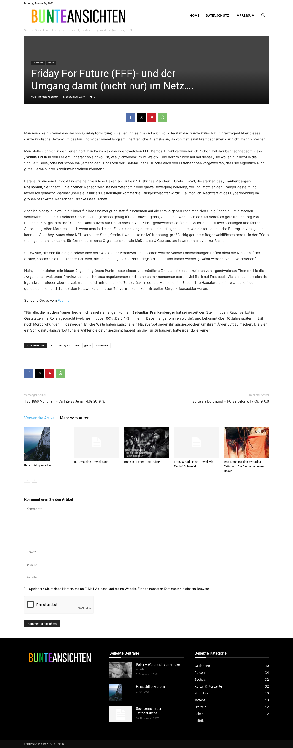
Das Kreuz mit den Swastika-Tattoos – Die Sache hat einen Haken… (244, 466)
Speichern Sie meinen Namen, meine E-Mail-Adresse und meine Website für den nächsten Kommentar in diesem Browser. (119, 589)
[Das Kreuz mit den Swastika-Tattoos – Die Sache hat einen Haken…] (246, 442)
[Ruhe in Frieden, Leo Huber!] (146, 442)
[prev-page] (27, 480)
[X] (141, 117)
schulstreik (102, 345)
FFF (52, 345)
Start (27, 30)
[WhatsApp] (162, 117)
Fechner (64, 300)
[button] (263, 16)
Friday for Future (69, 345)
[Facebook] (130, 117)
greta (87, 345)
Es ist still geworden (37, 465)
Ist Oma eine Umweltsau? (91, 462)
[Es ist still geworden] (46, 444)
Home (194, 15)
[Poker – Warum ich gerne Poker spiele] (120, 670)
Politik (50, 62)
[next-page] (34, 480)
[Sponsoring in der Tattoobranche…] (120, 714)
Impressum (245, 15)
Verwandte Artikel (39, 417)
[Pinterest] (151, 117)
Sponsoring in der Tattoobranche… (148, 710)
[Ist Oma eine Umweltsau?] (96, 442)
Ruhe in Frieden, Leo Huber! (142, 462)
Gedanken (41, 30)
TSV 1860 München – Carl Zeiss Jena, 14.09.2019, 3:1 (65, 401)
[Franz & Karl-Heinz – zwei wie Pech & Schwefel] (196, 442)
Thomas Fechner (47, 96)
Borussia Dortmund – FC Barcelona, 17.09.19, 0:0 (230, 401)
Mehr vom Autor (74, 417)
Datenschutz (217, 15)
